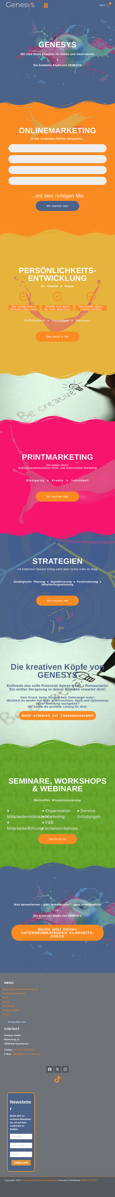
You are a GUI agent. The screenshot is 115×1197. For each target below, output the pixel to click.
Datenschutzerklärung (46, 1180)
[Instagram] (65, 1069)
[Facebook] (49, 1069)
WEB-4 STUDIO (89, 1180)
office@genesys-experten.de (26, 1054)
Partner (6, 1002)
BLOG (5, 997)
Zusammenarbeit (10, 1010)
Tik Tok (5, 1014)
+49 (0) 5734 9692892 (24, 1050)
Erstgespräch (8, 1006)
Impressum (27, 1180)
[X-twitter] (57, 1069)
